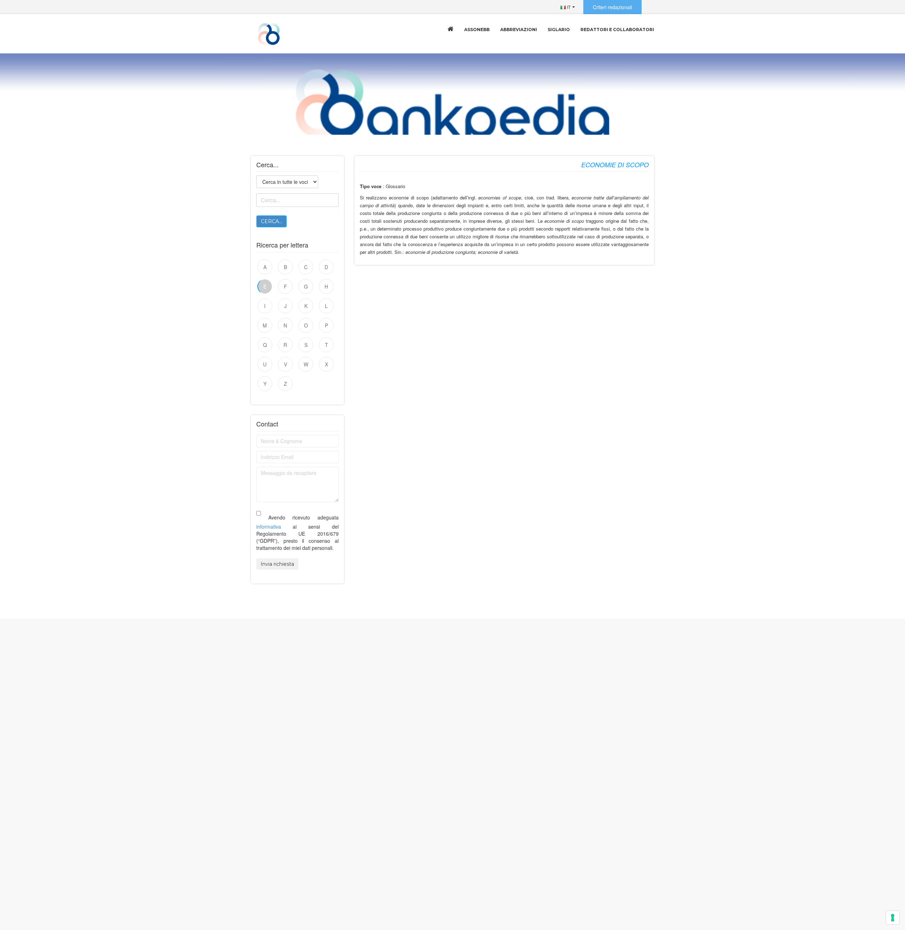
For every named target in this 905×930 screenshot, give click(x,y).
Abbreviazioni (518, 29)
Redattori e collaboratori (617, 29)
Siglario (559, 29)
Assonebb (477, 29)
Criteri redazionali (612, 7)
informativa (268, 526)
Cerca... (271, 221)
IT (568, 7)
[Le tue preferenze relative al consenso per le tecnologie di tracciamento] (892, 917)
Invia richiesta (277, 564)
